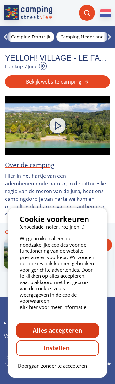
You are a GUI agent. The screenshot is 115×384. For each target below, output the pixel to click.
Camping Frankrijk (30, 37)
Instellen (57, 348)
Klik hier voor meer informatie (53, 307)
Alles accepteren (57, 330)
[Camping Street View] (28, 12)
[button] (57, 125)
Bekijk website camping (53, 81)
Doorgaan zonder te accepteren (52, 366)
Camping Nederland (82, 37)
